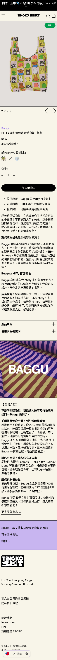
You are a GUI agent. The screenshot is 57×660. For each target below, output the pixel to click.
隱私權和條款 (9, 603)
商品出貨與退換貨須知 (15, 598)
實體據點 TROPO (11, 631)
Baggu (5, 128)
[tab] (2, 110)
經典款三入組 (12, 309)
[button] (48, 16)
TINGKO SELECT (18, 646)
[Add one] (14, 175)
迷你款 (49, 305)
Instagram (8, 622)
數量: (4, 168)
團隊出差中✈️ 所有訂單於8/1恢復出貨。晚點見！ (29, 5)
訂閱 (4, 541)
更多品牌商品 (9, 512)
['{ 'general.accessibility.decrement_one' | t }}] (2, 175)
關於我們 (6, 618)
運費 (14, 143)
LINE (4, 627)
